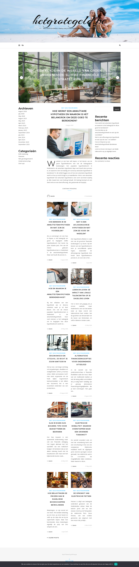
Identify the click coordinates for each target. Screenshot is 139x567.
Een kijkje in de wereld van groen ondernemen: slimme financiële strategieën (69, 75)
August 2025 (22, 118)
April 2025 (21, 123)
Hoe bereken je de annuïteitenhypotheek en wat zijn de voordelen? (107, 132)
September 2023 (24, 144)
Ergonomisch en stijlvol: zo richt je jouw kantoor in (57, 359)
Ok (116, 564)
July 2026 (21, 114)
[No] (137, 564)
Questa (52, 196)
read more (69, 88)
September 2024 (24, 132)
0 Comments (88, 196)
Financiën (21, 156)
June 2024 (21, 137)
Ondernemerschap (69, 66)
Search (117, 109)
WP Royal (74, 554)
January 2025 (22, 130)
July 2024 (21, 135)
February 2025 (23, 128)
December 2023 (23, 142)
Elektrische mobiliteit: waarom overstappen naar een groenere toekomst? (81, 429)
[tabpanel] (69, 77)
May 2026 (21, 116)
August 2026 (22, 111)
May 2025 (21, 121)
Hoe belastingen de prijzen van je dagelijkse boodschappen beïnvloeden (57, 499)
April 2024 (21, 140)
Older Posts (53, 537)
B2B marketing (23, 154)
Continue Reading (69, 188)
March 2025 (22, 125)
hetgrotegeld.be (69, 20)
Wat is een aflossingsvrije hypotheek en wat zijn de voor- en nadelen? (81, 228)
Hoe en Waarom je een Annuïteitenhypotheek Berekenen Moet (106, 144)
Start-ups (21, 163)
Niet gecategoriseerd (25, 159)
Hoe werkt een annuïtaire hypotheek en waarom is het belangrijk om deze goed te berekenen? (107, 125)
